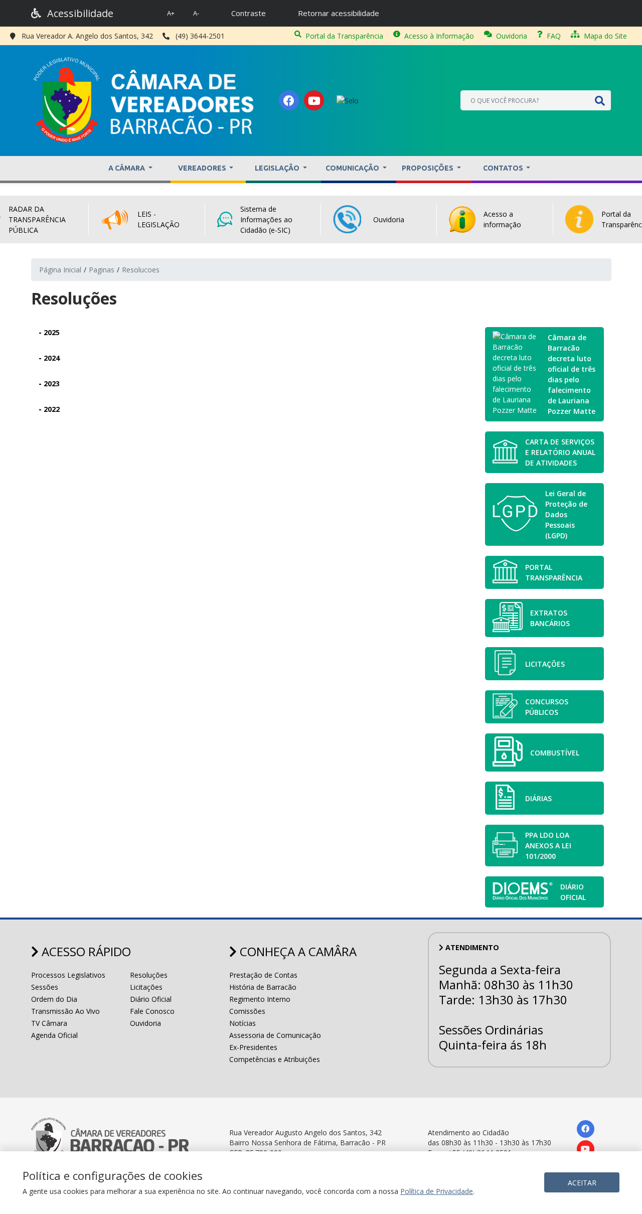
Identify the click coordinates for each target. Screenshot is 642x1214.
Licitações (146, 987)
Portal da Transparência (344, 36)
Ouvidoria (511, 36)
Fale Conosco (152, 1011)
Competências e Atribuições (274, 1059)
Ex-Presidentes (253, 1047)
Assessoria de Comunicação (275, 1035)
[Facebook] (289, 100)
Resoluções (149, 975)
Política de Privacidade (436, 1191)
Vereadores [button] (203, 168)
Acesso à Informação (439, 36)
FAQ (554, 36)
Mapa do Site (605, 36)
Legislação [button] (278, 168)
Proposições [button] (428, 168)
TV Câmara (49, 1023)
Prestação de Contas (263, 975)
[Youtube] (314, 100)
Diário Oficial (151, 999)
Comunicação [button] (353, 168)
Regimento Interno (259, 999)
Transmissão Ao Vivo (65, 1011)
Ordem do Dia (54, 999)
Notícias (242, 1023)
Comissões (247, 1011)
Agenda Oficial (54, 1035)
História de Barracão (262, 987)
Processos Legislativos (68, 975)
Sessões (44, 987)
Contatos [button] (504, 168)
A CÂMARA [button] (127, 168)
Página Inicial (60, 269)
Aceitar (582, 1182)
